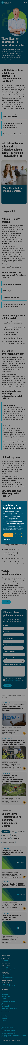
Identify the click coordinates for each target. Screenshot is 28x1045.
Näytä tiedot (7, 539)
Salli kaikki (8, 535)
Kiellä (18, 535)
